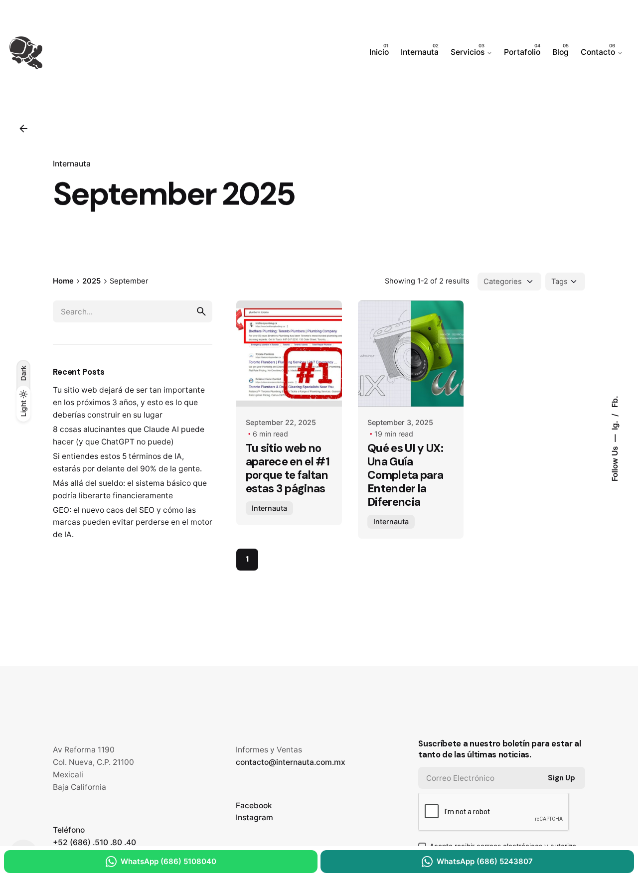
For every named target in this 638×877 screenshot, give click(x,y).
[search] (201, 311)
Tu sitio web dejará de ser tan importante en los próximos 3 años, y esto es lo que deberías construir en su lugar (129, 402)
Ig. (614, 424)
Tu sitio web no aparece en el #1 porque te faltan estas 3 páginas (287, 468)
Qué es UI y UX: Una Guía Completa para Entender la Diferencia (405, 475)
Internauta (72, 163)
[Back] (23, 129)
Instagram (254, 817)
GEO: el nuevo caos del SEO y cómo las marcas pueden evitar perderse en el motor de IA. (132, 522)
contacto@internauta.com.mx (290, 762)
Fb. (614, 402)
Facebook (254, 805)
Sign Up (561, 778)
